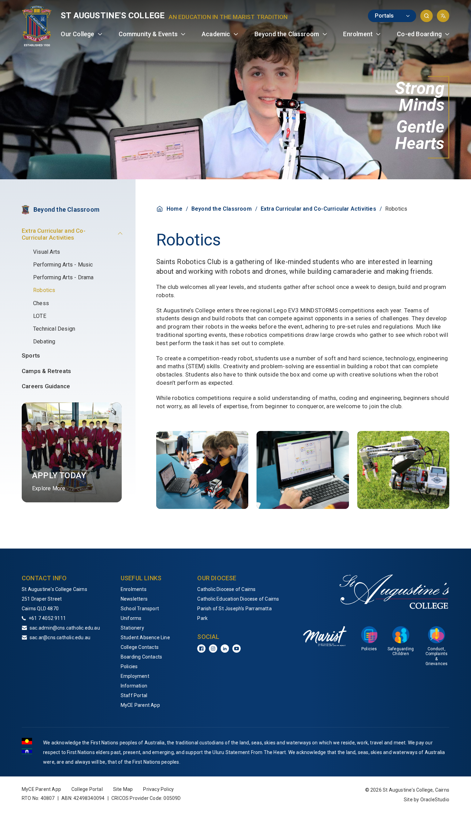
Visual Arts (46, 252)
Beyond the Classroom (286, 34)
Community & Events (148, 34)
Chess (41, 303)
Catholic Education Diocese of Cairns (238, 599)
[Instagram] (213, 648)
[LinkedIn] (225, 648)
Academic (216, 34)
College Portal (87, 789)
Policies (129, 666)
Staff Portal (134, 695)
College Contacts (140, 647)
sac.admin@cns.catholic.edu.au (65, 628)
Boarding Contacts (141, 657)
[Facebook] (201, 648)
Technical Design (54, 328)
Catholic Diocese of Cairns (226, 589)
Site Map (123, 789)
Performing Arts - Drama (63, 277)
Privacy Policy (158, 789)
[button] (426, 16)
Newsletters (134, 599)
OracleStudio (434, 799)
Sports (31, 355)
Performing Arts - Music (63, 264)
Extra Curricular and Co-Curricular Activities (54, 234)
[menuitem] (81, 34)
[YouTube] (236, 648)
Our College (77, 34)
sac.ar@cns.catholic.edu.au (60, 637)
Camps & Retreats (46, 371)
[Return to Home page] (37, 26)
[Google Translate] (443, 16)
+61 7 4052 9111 (47, 618)
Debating (44, 341)
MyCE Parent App (140, 705)
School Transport (140, 608)
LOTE (39, 316)
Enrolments (134, 589)
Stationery (132, 628)
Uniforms (131, 618)
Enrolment (358, 34)
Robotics (44, 290)
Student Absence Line (145, 637)
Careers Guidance (46, 386)
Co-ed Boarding (419, 34)
